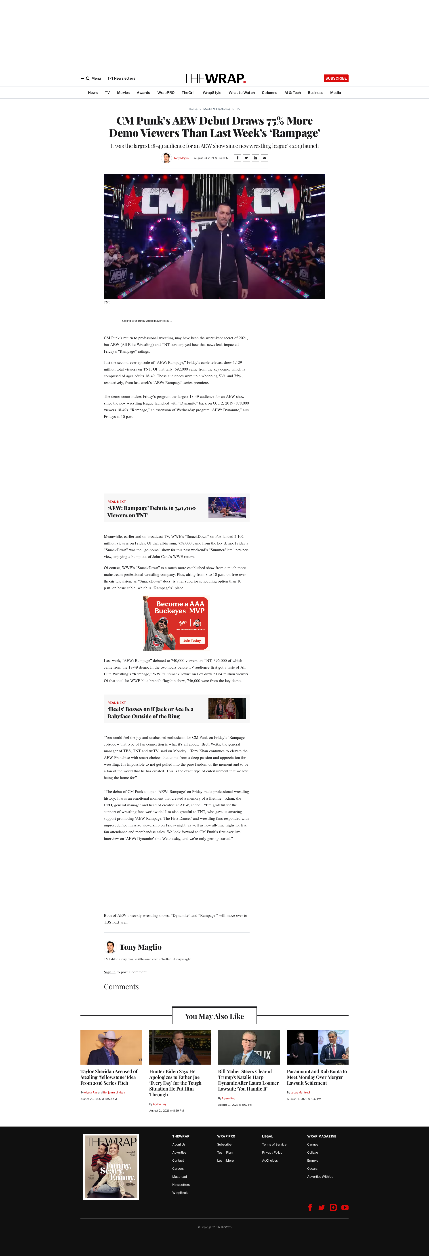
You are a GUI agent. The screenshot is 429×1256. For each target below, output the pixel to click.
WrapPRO (166, 93)
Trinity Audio (146, 320)
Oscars (312, 1168)
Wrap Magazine (321, 1136)
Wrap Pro (226, 1136)
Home (193, 109)
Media (335, 93)
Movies (123, 93)
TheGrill (189, 93)
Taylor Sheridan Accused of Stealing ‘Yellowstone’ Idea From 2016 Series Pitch (108, 1077)
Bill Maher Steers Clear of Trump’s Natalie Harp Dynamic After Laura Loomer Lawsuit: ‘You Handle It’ (248, 1079)
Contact (178, 1160)
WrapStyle (212, 93)
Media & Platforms (216, 109)
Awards (143, 93)
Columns (269, 93)
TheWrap (180, 1136)
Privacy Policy (272, 1152)
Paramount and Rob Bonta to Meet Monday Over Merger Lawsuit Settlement (317, 1077)
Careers (178, 1168)
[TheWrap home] (214, 78)
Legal (267, 1136)
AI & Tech (292, 93)
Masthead (179, 1176)
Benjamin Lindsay (114, 1092)
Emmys (312, 1160)
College (312, 1152)
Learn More (225, 1160)
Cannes (312, 1144)
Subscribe (336, 78)
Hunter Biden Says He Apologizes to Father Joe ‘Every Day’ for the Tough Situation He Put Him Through (175, 1082)
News (93, 93)
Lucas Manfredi (300, 1092)
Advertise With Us (320, 1176)
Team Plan (225, 1152)
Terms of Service (274, 1144)
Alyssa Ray (90, 1092)
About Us (178, 1144)
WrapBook (180, 1193)
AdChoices (270, 1160)
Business (315, 93)
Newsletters (124, 78)
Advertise (179, 1152)
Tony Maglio (181, 158)
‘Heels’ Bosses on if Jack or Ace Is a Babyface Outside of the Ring (150, 712)
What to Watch (242, 93)
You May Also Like (214, 1016)
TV (107, 93)
